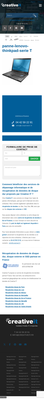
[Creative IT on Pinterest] (16, 28)
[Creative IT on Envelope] (25, 344)
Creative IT (11, 6)
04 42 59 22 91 (24, 122)
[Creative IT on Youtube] (21, 28)
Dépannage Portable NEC (23, 384)
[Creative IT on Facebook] (10, 28)
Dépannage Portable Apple (11, 376)
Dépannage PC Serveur (35, 381)
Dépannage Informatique (11, 356)
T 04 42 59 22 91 (22, 24)
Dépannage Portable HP (23, 373)
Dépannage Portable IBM (23, 376)
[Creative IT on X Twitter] (4, 28)
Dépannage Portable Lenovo (24, 379)
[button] (40, 5)
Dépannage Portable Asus (11, 379)
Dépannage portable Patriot (36, 362)
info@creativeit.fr (24, 125)
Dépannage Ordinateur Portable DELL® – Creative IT (11, 390)
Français (40, 2)
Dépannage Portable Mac (23, 381)
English (33, 2)
